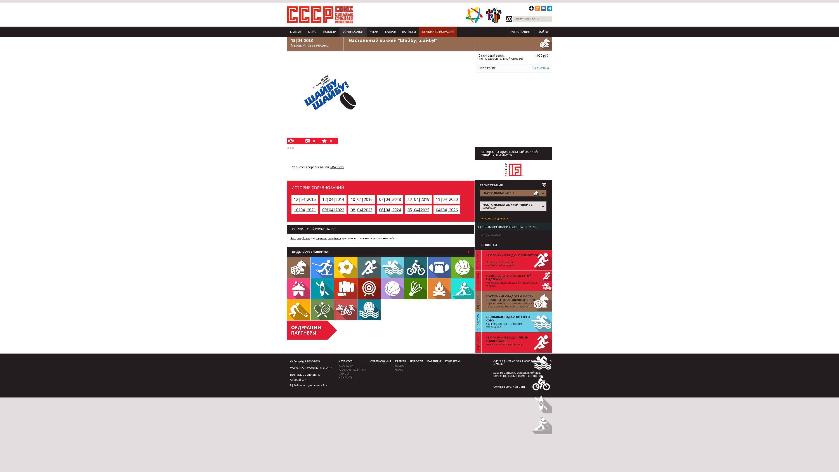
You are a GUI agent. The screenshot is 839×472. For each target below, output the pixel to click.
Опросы (344, 373)
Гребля (322, 288)
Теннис (322, 309)
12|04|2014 (333, 199)
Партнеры (409, 32)
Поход (439, 288)
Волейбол (463, 267)
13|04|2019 (418, 199)
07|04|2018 (390, 199)
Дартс (369, 288)
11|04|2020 (447, 199)
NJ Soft (294, 385)
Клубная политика (352, 369)
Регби (439, 267)
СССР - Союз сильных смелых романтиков (320, 15)
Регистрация (520, 32)
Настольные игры (298, 267)
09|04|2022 (333, 209)
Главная (296, 32)
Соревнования (353, 32)
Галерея (390, 32)
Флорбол (298, 309)
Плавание (392, 267)
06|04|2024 (390, 209)
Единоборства (345, 288)
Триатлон (345, 309)
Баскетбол (392, 288)
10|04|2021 (305, 209)
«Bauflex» (337, 167)
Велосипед (415, 267)
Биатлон (463, 288)
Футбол (345, 267)
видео (399, 366)
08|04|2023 (362, 209)
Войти (543, 32)
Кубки (374, 32)
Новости (329, 32)
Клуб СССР (345, 361)
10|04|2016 (362, 199)
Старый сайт (299, 380)
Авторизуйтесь (300, 238)
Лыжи (322, 267)
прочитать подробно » (494, 218)
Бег (369, 267)
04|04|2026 (447, 209)
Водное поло (369, 309)
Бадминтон (415, 288)
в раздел (458, 251)
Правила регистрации (438, 32)
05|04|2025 (418, 209)
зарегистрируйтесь (328, 238)
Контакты (346, 377)
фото (399, 369)
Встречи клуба (298, 288)
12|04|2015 (305, 199)
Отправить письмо (509, 387)
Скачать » (540, 68)
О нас (312, 32)
